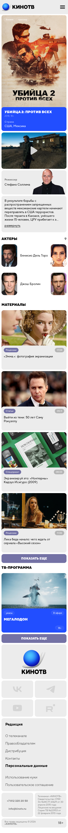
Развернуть (12, 226)
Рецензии (11, 350)
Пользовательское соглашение (29, 785)
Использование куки (21, 777)
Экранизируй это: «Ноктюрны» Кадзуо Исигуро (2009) (26, 480)
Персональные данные (26, 766)
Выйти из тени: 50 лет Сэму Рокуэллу (23, 419)
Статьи (9, 411)
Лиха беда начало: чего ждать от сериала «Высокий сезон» (27, 541)
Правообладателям (20, 743)
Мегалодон (16, 620)
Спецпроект (12, 472)
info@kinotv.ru (17, 809)
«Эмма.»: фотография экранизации (28, 356)
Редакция (14, 724)
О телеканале (16, 736)
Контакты (12, 758)
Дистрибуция (15, 751)
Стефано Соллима (17, 185)
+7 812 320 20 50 (17, 801)
